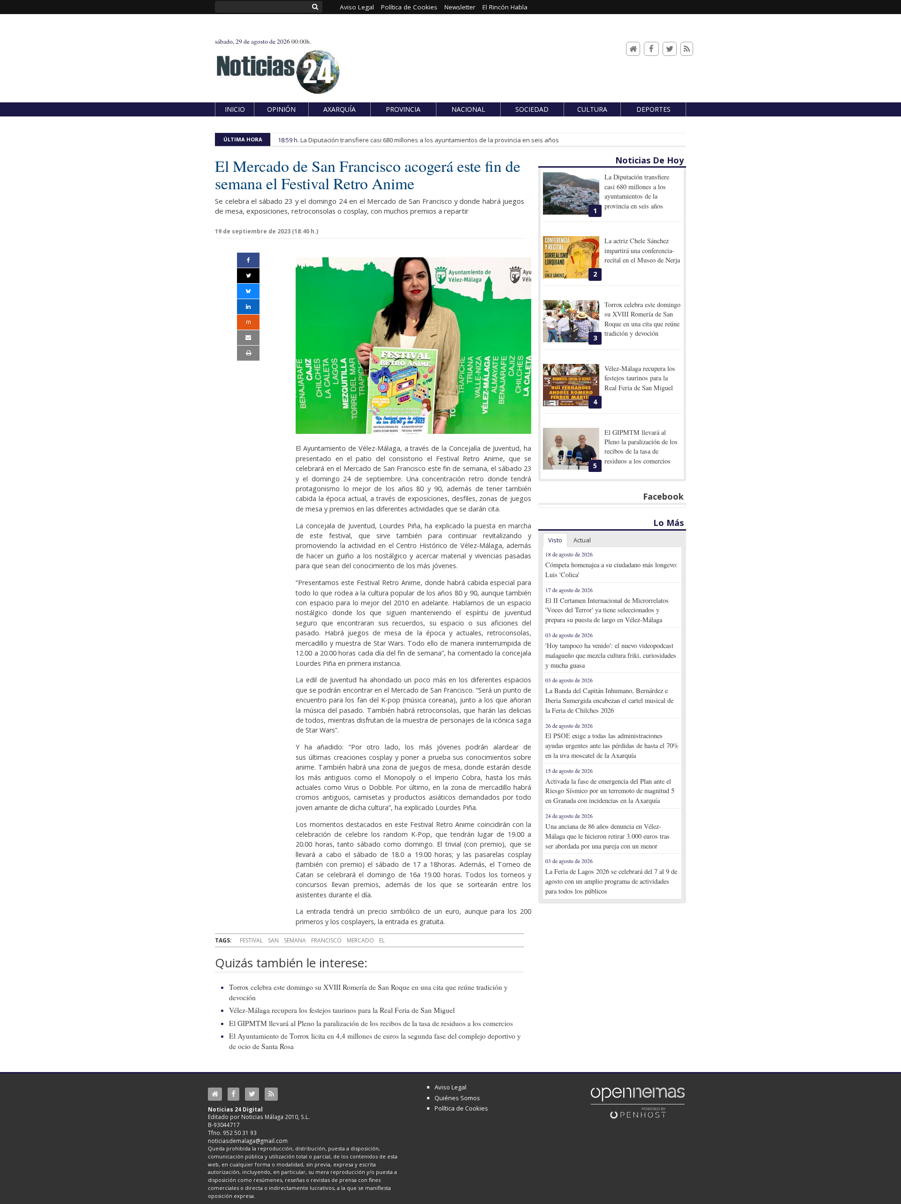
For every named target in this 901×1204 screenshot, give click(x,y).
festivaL (251, 940)
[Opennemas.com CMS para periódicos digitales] (638, 1102)
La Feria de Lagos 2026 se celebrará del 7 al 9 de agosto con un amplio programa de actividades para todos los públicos (611, 881)
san (273, 940)
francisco (326, 940)
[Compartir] (248, 260)
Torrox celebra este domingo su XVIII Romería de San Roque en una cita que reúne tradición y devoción (642, 319)
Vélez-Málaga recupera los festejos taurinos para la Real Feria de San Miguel (342, 1010)
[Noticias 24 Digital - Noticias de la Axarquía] (278, 67)
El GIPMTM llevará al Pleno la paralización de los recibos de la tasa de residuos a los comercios (371, 1023)
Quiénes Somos (457, 1098)
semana (295, 940)
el (382, 940)
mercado (360, 940)
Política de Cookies (461, 1108)
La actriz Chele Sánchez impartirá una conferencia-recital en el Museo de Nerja (642, 250)
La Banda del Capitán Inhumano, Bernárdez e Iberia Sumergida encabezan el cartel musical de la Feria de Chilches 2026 (609, 700)
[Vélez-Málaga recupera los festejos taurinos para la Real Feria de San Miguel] (571, 385)
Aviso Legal (450, 1087)
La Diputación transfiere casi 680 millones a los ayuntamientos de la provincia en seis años (429, 140)
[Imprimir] (248, 353)
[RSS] (686, 49)
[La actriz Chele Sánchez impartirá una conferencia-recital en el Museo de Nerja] (571, 257)
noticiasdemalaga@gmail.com (248, 1140)
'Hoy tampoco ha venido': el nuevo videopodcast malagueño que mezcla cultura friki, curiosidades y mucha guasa (610, 655)
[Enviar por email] (248, 337)
